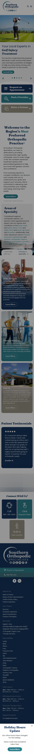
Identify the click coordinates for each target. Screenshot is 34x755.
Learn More (15, 749)
